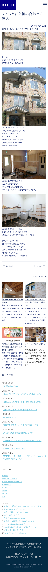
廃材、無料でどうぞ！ (12, 515)
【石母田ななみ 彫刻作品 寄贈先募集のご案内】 (22, 441)
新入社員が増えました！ (13, 530)
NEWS (4, 490)
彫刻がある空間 (9, 417)
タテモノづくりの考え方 (9, 478)
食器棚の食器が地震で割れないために (19, 521)
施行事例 (5, 475)
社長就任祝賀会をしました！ (15, 509)
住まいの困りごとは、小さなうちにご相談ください (22, 394)
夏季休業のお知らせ (11, 386)
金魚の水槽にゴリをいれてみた (16, 512)
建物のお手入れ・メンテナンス (12, 481)
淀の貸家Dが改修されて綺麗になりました (20, 527)
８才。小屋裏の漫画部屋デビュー (17, 524)
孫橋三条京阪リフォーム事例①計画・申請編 (20, 425)
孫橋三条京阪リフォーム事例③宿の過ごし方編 (22, 402)
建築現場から (6, 484)
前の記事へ (9, 266)
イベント (4, 493)
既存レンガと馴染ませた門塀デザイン (18, 433)
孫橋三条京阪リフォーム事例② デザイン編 (20, 410)
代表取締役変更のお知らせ (15, 518)
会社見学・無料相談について (14, 448)
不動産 (4, 487)
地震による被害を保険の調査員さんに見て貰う (22, 506)
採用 (3, 496)
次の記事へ (38, 266)
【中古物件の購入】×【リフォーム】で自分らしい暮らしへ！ (35, 302)
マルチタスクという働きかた (16, 533)
